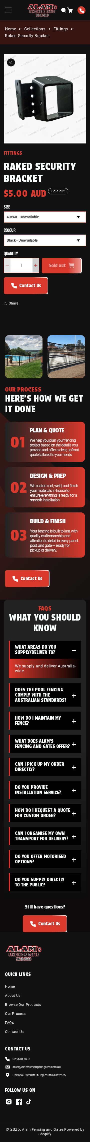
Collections (35, 29)
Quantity (11, 253)
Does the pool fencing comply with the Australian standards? (45, 695)
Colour (9, 230)
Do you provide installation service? (45, 791)
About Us (12, 996)
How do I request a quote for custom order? (45, 814)
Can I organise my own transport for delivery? (45, 837)
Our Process (15, 1014)
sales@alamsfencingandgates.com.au (36, 1067)
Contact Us (30, 285)
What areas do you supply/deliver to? (45, 650)
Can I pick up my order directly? (45, 768)
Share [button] (13, 303)
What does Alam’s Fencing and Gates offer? (45, 744)
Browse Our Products (23, 1005)
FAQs (9, 1023)
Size (7, 207)
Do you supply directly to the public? (45, 883)
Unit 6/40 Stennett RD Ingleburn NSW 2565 (39, 1075)
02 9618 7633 (82, 10)
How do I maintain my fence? (45, 721)
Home (10, 29)
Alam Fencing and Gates (43, 1129)
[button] (8, 10)
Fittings (61, 29)
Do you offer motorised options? (45, 860)
